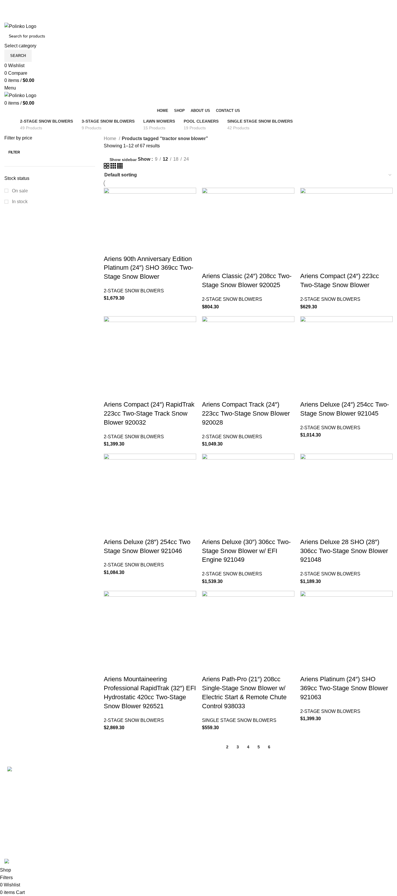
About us (311, 822)
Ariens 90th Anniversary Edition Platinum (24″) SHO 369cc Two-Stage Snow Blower (148, 267)
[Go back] (11, 121)
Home (110, 138)
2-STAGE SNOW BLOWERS (134, 290)
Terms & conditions (222, 789)
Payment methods (320, 778)
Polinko (28, 854)
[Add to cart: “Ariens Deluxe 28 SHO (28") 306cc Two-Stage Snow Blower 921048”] (307, 530)
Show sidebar (123, 160)
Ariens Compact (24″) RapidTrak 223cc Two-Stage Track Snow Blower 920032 (149, 413)
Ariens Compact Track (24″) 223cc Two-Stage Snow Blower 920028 (246, 413)
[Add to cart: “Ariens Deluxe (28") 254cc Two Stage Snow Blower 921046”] (111, 530)
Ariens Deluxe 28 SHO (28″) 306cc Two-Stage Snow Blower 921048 (344, 551)
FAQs (308, 800)
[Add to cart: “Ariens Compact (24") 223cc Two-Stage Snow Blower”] (307, 264)
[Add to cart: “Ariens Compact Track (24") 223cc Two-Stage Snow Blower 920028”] (209, 393)
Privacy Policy (217, 811)
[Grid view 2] (107, 166)
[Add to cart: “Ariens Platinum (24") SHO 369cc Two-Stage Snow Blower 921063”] (307, 667)
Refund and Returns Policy (230, 800)
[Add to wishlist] (158, 247)
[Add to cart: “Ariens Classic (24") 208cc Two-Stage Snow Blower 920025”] (209, 264)
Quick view (126, 247)
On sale (19, 190)
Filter (14, 152)
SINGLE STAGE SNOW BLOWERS (239, 720)
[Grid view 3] (113, 166)
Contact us (313, 811)
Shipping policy (219, 778)
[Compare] (142, 247)
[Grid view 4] (120, 166)
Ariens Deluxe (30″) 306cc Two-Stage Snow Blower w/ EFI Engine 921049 (246, 551)
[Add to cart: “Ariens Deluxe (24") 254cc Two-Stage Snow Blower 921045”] (307, 393)
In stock (19, 201)
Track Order (314, 789)
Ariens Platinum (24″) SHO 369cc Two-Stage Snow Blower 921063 (344, 688)
